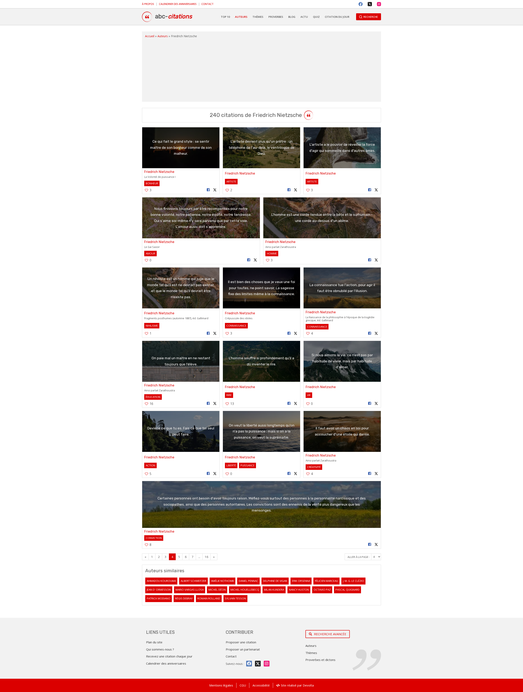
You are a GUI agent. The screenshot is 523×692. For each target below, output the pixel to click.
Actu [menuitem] (304, 17)
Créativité (314, 467)
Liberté (231, 465)
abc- (173, 16)
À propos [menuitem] (148, 4)
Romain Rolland (208, 598)
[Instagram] (379, 4)
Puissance (247, 465)
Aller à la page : (359, 557)
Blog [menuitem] (291, 17)
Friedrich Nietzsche (159, 172)
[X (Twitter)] (370, 4)
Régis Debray (184, 598)
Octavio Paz (322, 589)
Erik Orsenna (301, 581)
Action (150, 465)
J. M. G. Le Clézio (353, 581)
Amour (150, 253)
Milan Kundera (274, 589)
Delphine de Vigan (275, 581)
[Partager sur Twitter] (214, 190)
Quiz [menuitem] (316, 17)
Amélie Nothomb (222, 581)
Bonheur (152, 183)
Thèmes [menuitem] (258, 17)
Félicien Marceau (326, 581)
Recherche (370, 17)
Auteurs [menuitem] (241, 17)
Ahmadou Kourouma (161, 581)
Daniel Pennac (248, 581)
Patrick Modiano (158, 598)
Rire (229, 395)
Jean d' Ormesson (159, 589)
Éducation (153, 397)
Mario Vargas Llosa (189, 589)
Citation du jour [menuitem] (337, 17)
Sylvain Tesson (235, 598)
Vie (309, 395)
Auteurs (163, 36)
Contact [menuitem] (207, 4)
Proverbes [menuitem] (275, 17)
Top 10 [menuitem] (225, 17)
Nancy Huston (299, 589)
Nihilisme (152, 325)
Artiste (231, 181)
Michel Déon (217, 589)
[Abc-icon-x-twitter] (258, 663)
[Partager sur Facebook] (208, 190)
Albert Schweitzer (193, 581)
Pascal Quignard (347, 589)
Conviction (154, 538)
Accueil (149, 36)
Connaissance (236, 325)
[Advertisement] (261, 69)
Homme (272, 253)
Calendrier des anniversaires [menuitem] (178, 4)
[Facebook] (361, 4)
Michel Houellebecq (244, 589)
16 (206, 557)
